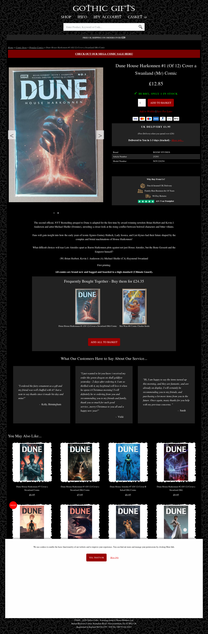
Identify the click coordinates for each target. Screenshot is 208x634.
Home (10, 47)
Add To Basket (160, 102)
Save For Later (164, 111)
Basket (137, 17)
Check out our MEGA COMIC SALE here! (104, 54)
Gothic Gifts (104, 9)
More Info (114, 557)
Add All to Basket (104, 342)
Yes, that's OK (96, 557)
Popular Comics (36, 47)
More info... (178, 140)
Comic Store (21, 47)
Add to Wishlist (147, 111)
